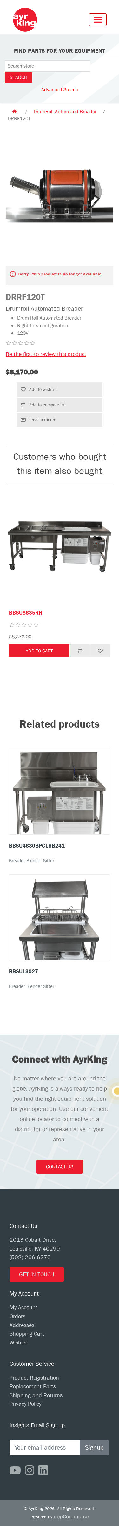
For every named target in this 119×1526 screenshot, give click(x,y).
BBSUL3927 (23, 971)
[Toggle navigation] (98, 19)
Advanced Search (59, 89)
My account (23, 1307)
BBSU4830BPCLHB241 (37, 845)
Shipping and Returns (36, 1395)
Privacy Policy (25, 1404)
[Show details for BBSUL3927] (59, 940)
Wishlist (19, 1342)
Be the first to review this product (46, 354)
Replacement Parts (33, 1386)
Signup (94, 1447)
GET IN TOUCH (36, 1274)
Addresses (22, 1325)
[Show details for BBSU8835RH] (59, 546)
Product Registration (34, 1378)
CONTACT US (59, 1166)
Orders (17, 1316)
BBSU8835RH (25, 613)
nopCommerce (71, 1516)
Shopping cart (27, 1334)
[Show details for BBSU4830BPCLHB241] (59, 800)
